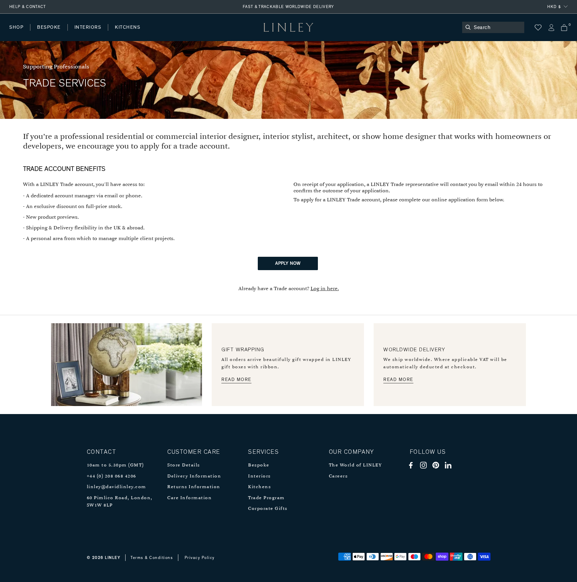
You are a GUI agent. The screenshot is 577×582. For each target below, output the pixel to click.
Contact (157, 33)
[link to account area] (551, 27)
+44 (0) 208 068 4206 (111, 476)
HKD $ (554, 7)
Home (16, 33)
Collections (215, 33)
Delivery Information (194, 476)
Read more (236, 379)
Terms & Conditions (152, 558)
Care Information (189, 498)
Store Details (183, 465)
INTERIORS (88, 27)
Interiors (259, 476)
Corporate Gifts (267, 508)
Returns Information (193, 487)
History (88, 33)
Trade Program (266, 498)
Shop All (18, 33)
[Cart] (564, 27)
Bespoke (258, 465)
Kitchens (259, 487)
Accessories (102, 33)
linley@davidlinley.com (116, 487)
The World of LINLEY (355, 465)
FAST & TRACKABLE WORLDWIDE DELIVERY (288, 7)
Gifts (249, 33)
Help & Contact (27, 7)
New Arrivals (58, 33)
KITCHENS (127, 27)
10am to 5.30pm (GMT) (115, 465)
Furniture (141, 33)
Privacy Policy (200, 558)
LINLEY (112, 558)
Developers (51, 33)
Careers (338, 476)
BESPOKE (49, 27)
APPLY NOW (288, 263)
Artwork (177, 33)
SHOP (16, 27)
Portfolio (123, 33)
